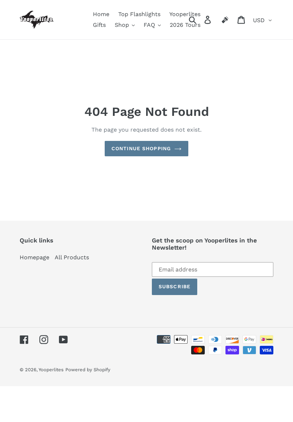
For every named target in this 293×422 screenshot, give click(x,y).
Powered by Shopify (87, 369)
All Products (72, 257)
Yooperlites (51, 369)
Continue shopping (141, 148)
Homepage (34, 257)
